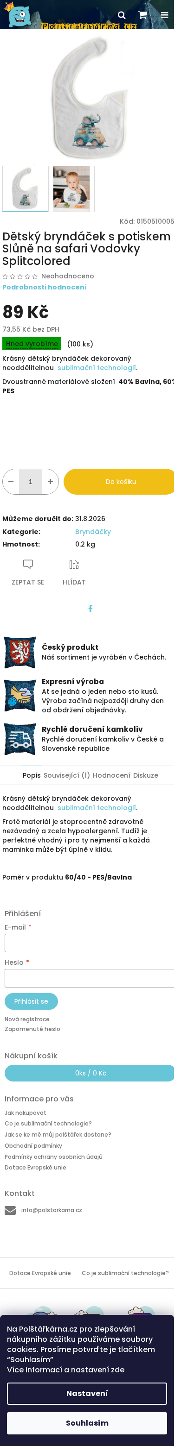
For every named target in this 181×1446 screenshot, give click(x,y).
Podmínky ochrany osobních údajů (54, 1157)
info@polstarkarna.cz (51, 1210)
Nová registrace (27, 1019)
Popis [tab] (32, 775)
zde (117, 1369)
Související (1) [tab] (67, 775)
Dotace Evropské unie (35, 1167)
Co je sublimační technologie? (48, 1123)
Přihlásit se (31, 1001)
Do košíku (121, 481)
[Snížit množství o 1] (11, 481)
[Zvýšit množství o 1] (50, 481)
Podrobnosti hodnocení (44, 287)
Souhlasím (87, 1423)
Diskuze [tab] (145, 775)
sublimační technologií (97, 367)
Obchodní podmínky (33, 1146)
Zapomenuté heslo (32, 1029)
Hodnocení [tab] (111, 775)
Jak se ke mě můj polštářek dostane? (58, 1134)
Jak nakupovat (25, 1113)
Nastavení (87, 1393)
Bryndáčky (93, 531)
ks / (90, 1073)
